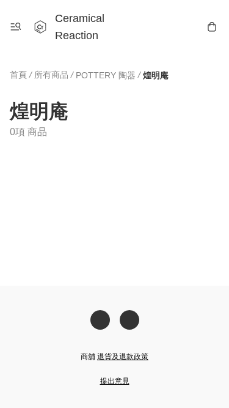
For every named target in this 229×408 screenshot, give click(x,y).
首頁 (18, 75)
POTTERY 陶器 (106, 75)
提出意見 (114, 381)
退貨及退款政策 (122, 356)
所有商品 (51, 75)
